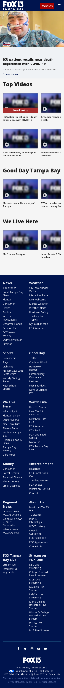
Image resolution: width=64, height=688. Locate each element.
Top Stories (9, 288)
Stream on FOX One (37, 557)
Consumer (9, 303)
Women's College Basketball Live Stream (39, 615)
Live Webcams (37, 299)
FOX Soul (34, 430)
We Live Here (9, 404)
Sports (8, 353)
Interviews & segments (10, 570)
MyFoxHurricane (38, 323)
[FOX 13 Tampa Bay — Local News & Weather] (13, 5)
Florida (7, 299)
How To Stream (38, 407)
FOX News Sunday (9, 334)
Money (8, 464)
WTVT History (37, 526)
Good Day (37, 353)
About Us (36, 502)
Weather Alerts (37, 308)
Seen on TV (9, 328)
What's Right (10, 411)
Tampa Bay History (9, 449)
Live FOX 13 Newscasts (36, 413)
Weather (36, 283)
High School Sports (10, 387)
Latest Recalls (11, 473)
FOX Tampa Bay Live (38, 448)
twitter (25, 649)
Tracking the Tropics (36, 318)
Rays (5, 362)
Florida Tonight (11, 415)
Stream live (9, 564)
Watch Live (47, 6)
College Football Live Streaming (38, 573)
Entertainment (41, 464)
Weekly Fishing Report (11, 379)
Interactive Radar (39, 295)
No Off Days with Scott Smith (13, 372)
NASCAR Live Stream (36, 588)
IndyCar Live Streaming (36, 596)
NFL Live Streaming (35, 566)
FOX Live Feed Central (37, 436)
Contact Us (35, 546)
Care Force (9, 454)
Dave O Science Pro (38, 391)
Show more (10, 74)
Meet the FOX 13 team (39, 509)
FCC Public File (37, 538)
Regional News (10, 504)
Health (6, 308)
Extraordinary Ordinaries (36, 375)
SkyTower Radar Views (38, 289)
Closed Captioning (35, 532)
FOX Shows (35, 484)
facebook (18, 649)
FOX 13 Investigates (10, 318)
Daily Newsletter (12, 339)
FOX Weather (36, 328)
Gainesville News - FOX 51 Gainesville (12, 522)
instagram (32, 649)
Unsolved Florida (12, 323)
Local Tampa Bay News (13, 293)
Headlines (34, 468)
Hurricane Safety (38, 312)
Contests (34, 493)
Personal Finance (13, 477)
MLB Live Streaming (35, 581)
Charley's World (38, 362)
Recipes (33, 381)
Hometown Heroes (35, 368)
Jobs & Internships (35, 520)
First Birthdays (37, 385)
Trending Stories (38, 480)
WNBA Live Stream (35, 624)
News (7, 283)
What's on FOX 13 (39, 489)
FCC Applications (38, 542)
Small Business (11, 485)
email (45, 649)
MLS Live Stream (39, 630)
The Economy (11, 481)
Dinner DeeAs (11, 419)
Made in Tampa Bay (12, 434)
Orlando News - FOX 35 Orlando (12, 513)
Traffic (33, 358)
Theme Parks (10, 428)
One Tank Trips (11, 424)
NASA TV (34, 442)
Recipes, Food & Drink (12, 441)
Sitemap (7, 344)
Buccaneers (9, 358)
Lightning (8, 366)
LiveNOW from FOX (37, 420)
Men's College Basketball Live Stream (37, 605)
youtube (39, 649)
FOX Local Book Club (38, 474)
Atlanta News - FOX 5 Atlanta (11, 531)
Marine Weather (38, 303)
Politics (7, 312)
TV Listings (35, 514)
